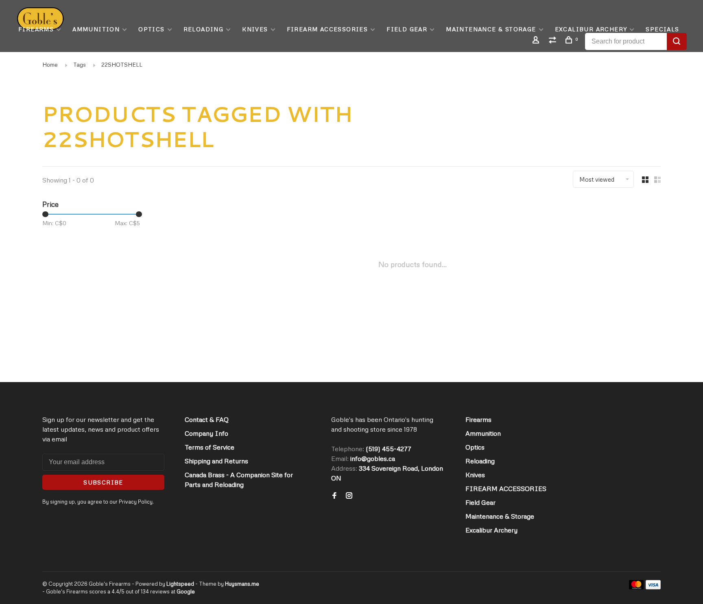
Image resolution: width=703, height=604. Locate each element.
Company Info (206, 433)
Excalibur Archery (591, 29)
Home (50, 64)
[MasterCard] (636, 587)
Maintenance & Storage (491, 29)
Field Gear (406, 29)
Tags (79, 64)
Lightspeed (180, 583)
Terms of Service (209, 447)
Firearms (36, 29)
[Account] (537, 40)
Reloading (203, 29)
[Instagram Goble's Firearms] (349, 496)
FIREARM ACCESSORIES (327, 29)
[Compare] (554, 40)
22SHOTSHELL (121, 64)
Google (186, 591)
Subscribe (103, 482)
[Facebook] (334, 496)
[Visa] (653, 587)
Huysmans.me (242, 583)
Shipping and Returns (216, 461)
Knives (255, 29)
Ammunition (96, 29)
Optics (151, 29)
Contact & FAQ (207, 419)
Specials (662, 29)
